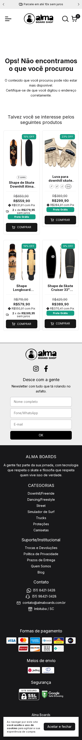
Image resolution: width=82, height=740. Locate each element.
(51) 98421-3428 (44, 596)
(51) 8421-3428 (44, 590)
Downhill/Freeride (41, 493)
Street (41, 506)
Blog (41, 572)
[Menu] (9, 18)
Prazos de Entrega (41, 560)
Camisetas (41, 530)
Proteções (41, 524)
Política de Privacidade (41, 554)
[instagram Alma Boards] (36, 369)
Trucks (41, 518)
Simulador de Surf (41, 512)
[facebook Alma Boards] (46, 369)
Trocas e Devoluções (41, 548)
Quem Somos (41, 566)
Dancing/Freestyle (41, 499)
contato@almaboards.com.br (44, 603)
